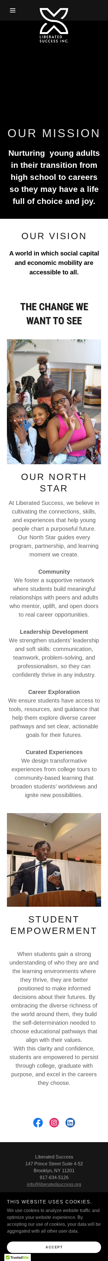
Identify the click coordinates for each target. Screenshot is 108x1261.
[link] (54, 10)
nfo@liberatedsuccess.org (54, 1184)
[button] (14, 10)
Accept (54, 1247)
